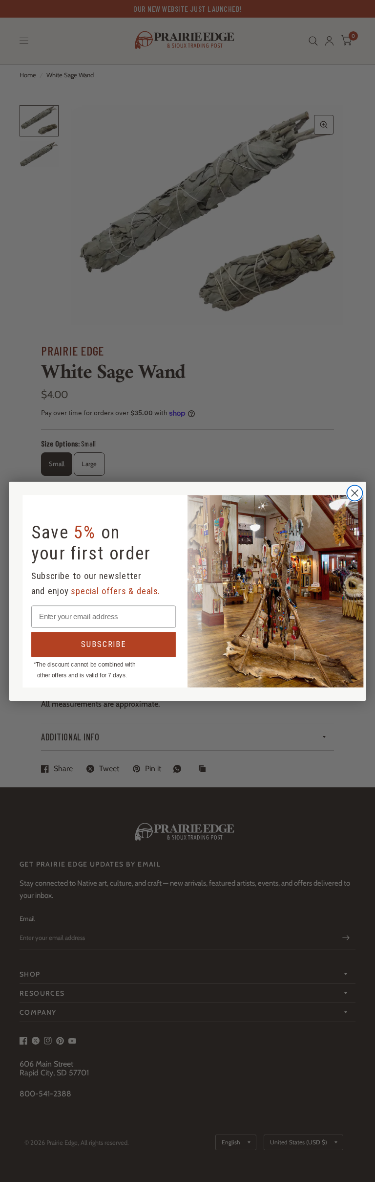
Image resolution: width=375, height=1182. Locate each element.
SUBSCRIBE (103, 643)
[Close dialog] (354, 493)
